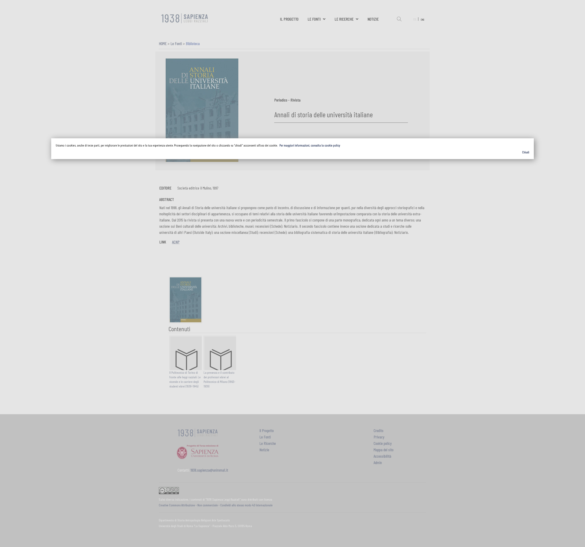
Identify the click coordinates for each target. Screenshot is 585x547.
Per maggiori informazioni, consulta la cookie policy (309, 145)
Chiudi (525, 152)
